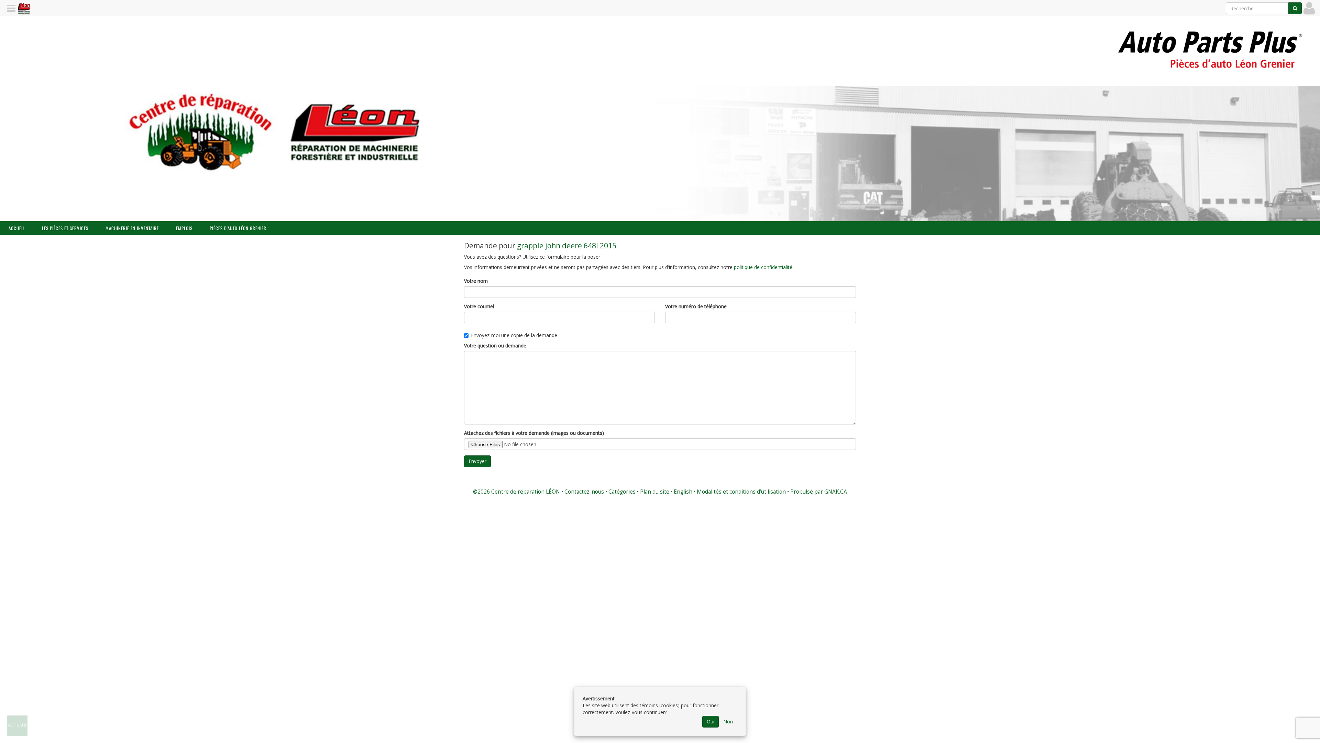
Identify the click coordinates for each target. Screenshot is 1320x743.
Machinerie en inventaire (132, 228)
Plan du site (654, 491)
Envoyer (477, 461)
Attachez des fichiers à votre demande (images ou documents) (534, 433)
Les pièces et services (65, 228)
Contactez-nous (584, 491)
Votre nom (476, 281)
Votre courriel (479, 306)
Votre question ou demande (495, 345)
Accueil (17, 228)
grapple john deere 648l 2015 (566, 245)
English (683, 491)
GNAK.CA (835, 491)
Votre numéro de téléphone (696, 306)
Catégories (622, 491)
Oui (710, 721)
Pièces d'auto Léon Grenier (238, 228)
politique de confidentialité (763, 267)
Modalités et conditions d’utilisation (741, 491)
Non (728, 721)
